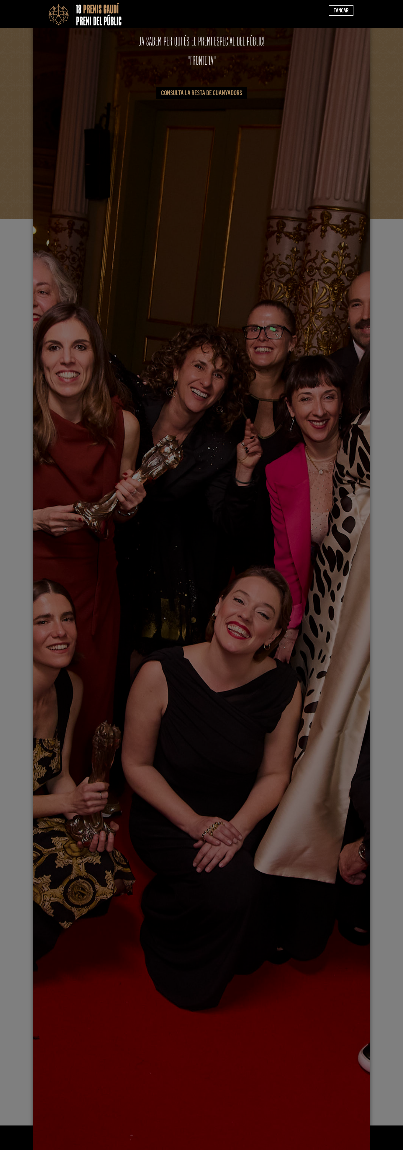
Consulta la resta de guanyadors (201, 93)
